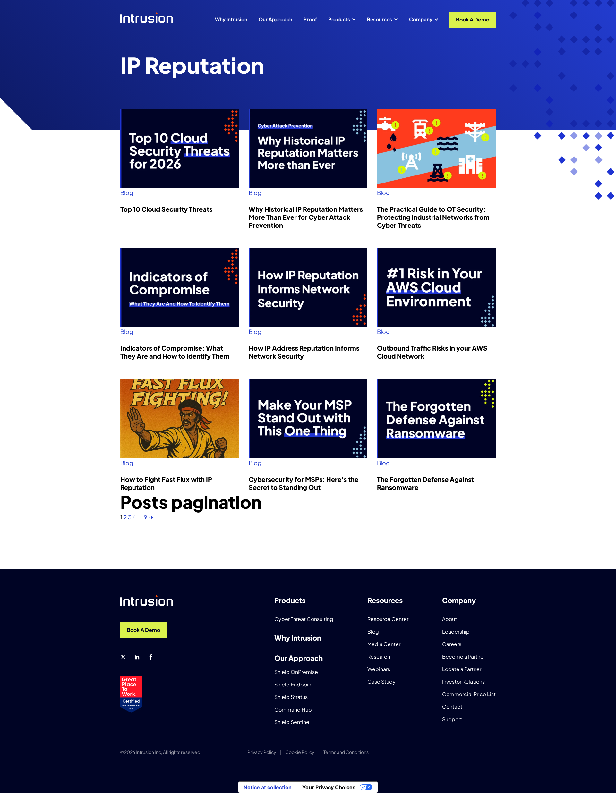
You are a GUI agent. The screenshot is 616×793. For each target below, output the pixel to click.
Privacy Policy (261, 752)
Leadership (456, 631)
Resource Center (387, 619)
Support (452, 719)
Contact (452, 706)
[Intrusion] (146, 17)
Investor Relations (463, 681)
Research (378, 656)
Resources (379, 19)
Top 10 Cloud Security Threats (166, 209)
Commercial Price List (469, 694)
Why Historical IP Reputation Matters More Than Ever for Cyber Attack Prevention (306, 217)
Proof (310, 19)
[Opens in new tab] (123, 657)
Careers (451, 644)
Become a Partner (463, 656)
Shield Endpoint (293, 684)
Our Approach (275, 19)
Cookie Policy (299, 752)
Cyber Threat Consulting (303, 619)
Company (420, 19)
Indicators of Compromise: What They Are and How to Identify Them (174, 352)
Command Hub (293, 709)
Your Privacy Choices (328, 787)
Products (339, 19)
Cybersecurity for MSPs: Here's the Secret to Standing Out (303, 483)
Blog (126, 192)
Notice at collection (268, 787)
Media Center (383, 644)
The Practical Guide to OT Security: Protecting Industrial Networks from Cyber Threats (433, 217)
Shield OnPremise (296, 672)
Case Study (381, 681)
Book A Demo (472, 19)
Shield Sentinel (292, 722)
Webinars (378, 669)
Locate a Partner (461, 669)
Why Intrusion (231, 19)
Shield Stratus (291, 697)
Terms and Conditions (346, 752)
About (449, 619)
